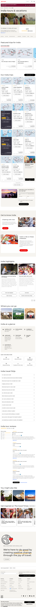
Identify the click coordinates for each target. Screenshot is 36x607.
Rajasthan (30, 313)
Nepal (18, 495)
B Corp (28, 580)
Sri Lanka (6, 495)
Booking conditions (4, 588)
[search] (28, 1)
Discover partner (24, 250)
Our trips (6, 36)
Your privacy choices (14, 588)
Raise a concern (20, 588)
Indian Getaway (9, 295)
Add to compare (6, 95)
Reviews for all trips (23, 482)
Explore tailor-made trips (30, 179)
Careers (11, 585)
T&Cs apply (20, 573)
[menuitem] (3, 1)
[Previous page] (32, 300)
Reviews (19, 585)
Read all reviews (16, 482)
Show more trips (17, 184)
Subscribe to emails (27, 575)
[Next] (35, 36)
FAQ (19, 583)
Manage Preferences (29, 604)
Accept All (29, 602)
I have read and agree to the (26, 201)
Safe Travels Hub (3, 583)
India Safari (27, 292)
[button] (33, 23)
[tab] (5, 46)
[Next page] (34, 58)
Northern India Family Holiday (26, 295)
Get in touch (20, 580)
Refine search (29, 74)
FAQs (28, 36)
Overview (2, 36)
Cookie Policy (5, 606)
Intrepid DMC (12, 583)
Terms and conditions (31, 193)
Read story (5, 228)
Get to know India (12, 36)
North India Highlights (9, 292)
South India (18, 314)
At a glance (24, 36)
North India (6, 314)
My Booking (2, 580)
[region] (18, 603)
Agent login (2, 590)
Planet (28, 585)
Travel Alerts (2, 585)
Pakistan (30, 495)
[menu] (34, 1)
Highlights (19, 36)
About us (11, 580)
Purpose (28, 578)
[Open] (13, 428)
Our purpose (7, 559)
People (28, 583)
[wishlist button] (10, 79)
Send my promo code (24, 204)
